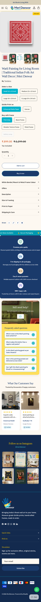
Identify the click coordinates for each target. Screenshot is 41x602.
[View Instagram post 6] (33, 476)
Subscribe (20, 568)
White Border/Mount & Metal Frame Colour (19, 182)
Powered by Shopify (21, 594)
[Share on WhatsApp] (9, 223)
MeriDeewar (10, 594)
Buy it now (20, 173)
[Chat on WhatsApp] (36, 589)
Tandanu (7, 81)
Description (6, 194)
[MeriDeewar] (20, 8)
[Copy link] (13, 223)
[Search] (7, 8)
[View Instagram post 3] (33, 459)
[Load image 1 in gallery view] (20, 32)
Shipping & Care (8, 212)
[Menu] (2, 8)
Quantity (5, 152)
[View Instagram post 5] (20, 476)
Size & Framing (8, 200)
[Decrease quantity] (4, 155)
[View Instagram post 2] (20, 459)
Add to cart (20, 166)
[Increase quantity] (13, 155)
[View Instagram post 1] (8, 459)
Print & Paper (7, 206)
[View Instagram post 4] (8, 476)
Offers (4, 188)
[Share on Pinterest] (22, 223)
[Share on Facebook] (17, 223)
